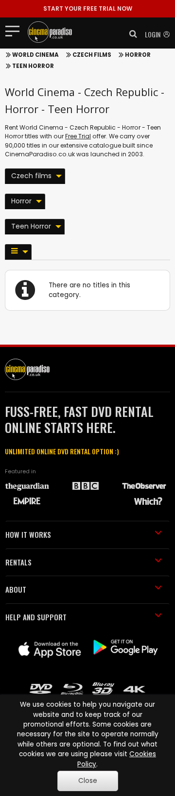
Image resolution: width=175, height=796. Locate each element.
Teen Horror (33, 66)
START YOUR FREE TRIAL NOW (87, 8)
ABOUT (15, 589)
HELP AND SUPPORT (36, 617)
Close (87, 780)
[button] (130, 34)
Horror (138, 55)
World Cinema (35, 55)
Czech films (91, 55)
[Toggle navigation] (15, 30)
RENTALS (18, 562)
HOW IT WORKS (28, 534)
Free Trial (78, 136)
